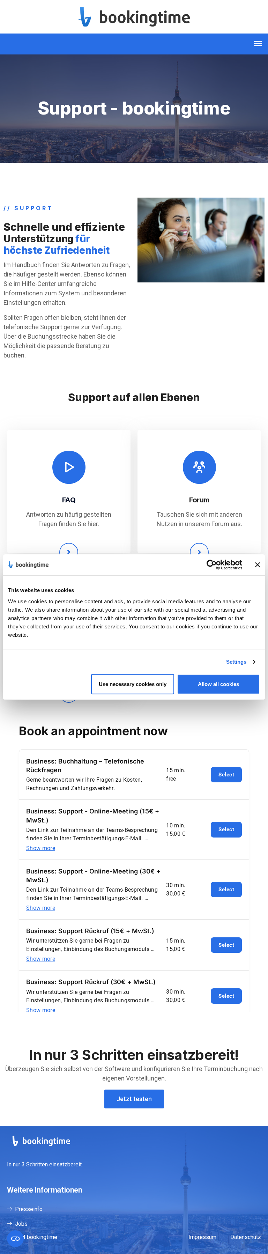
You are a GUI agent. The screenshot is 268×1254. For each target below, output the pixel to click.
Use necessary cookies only (132, 684)
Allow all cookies (218, 684)
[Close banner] (257, 564)
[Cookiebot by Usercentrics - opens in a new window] (211, 565)
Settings (236, 662)
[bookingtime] (134, 16)
